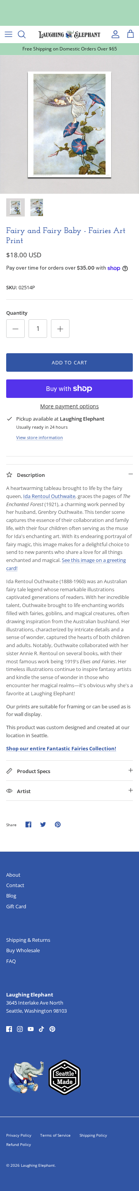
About (13, 874)
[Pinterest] (52, 1029)
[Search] (25, 34)
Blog (11, 895)
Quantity (16, 312)
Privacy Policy (18, 1135)
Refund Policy (18, 1144)
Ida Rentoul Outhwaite (49, 496)
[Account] (113, 34)
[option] (69, 124)
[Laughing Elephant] (69, 34)
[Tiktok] (41, 1029)
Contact (15, 885)
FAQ (11, 961)
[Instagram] (20, 1029)
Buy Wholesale (23, 950)
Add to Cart (69, 362)
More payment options (69, 406)
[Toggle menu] (8, 34)
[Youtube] (31, 1029)
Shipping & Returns (28, 939)
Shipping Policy (93, 1135)
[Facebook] (9, 1029)
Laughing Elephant (38, 1165)
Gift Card (16, 906)
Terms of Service (55, 1135)
